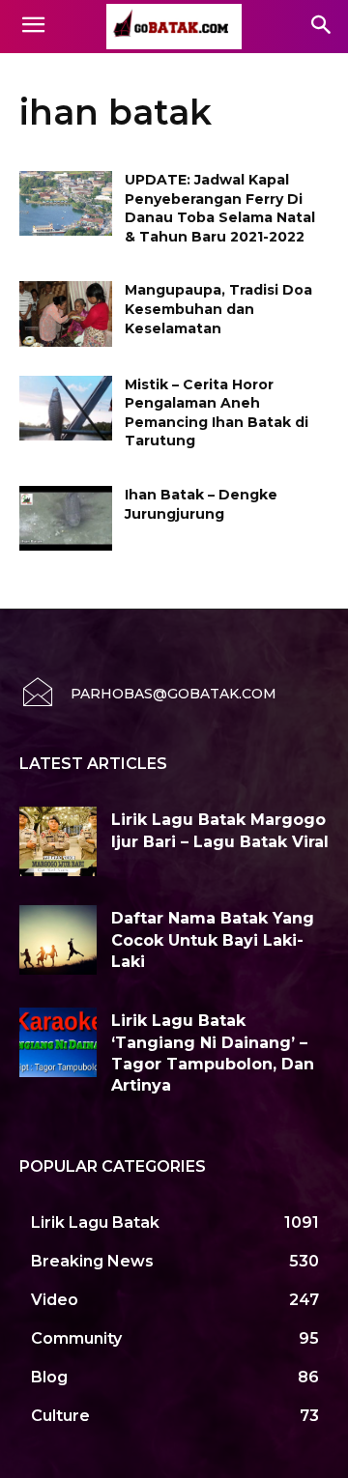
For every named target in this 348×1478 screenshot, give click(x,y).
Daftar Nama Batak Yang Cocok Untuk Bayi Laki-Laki (212, 940)
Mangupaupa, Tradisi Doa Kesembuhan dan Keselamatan (218, 308)
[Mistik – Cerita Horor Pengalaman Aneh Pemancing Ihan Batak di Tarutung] (65, 408)
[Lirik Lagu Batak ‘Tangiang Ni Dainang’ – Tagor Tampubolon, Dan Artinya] (58, 1042)
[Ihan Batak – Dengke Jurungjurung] (65, 518)
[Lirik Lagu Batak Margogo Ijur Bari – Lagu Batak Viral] (58, 841)
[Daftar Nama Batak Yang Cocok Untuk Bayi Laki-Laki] (58, 940)
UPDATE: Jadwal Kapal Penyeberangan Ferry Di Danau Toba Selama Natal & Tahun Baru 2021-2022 (220, 208)
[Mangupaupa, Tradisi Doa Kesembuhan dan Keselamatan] (65, 313)
